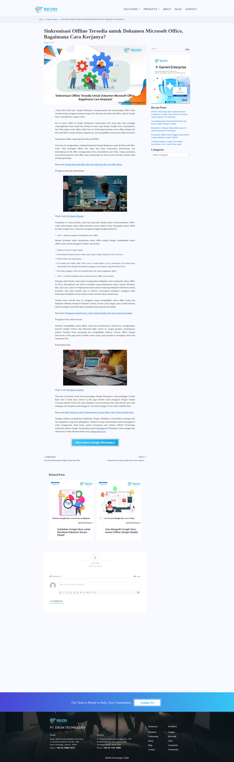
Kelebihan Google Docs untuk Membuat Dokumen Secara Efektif (73, 532)
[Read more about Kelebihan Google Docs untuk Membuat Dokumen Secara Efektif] (71, 502)
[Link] (88, 592)
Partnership (153, 736)
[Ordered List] (74, 592)
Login (138, 576)
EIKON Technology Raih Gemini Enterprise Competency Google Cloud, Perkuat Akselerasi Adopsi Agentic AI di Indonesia (169, 114)
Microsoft (172, 736)
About (167, 9)
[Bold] (60, 592)
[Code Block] (84, 592)
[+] (94, 592)
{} (91, 592)
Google (171, 732)
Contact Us (147, 702)
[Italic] (64, 592)
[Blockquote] (81, 592)
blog (178, 9)
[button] (132, 9)
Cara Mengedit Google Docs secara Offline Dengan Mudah (121, 531)
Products (150, 9)
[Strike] (71, 592)
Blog (150, 745)
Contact (191, 9)
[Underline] (67, 592)
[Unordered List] (77, 592)
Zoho (170, 741)
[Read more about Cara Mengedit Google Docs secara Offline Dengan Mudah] (119, 502)
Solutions (131, 9)
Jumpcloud (173, 745)
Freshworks (173, 750)
